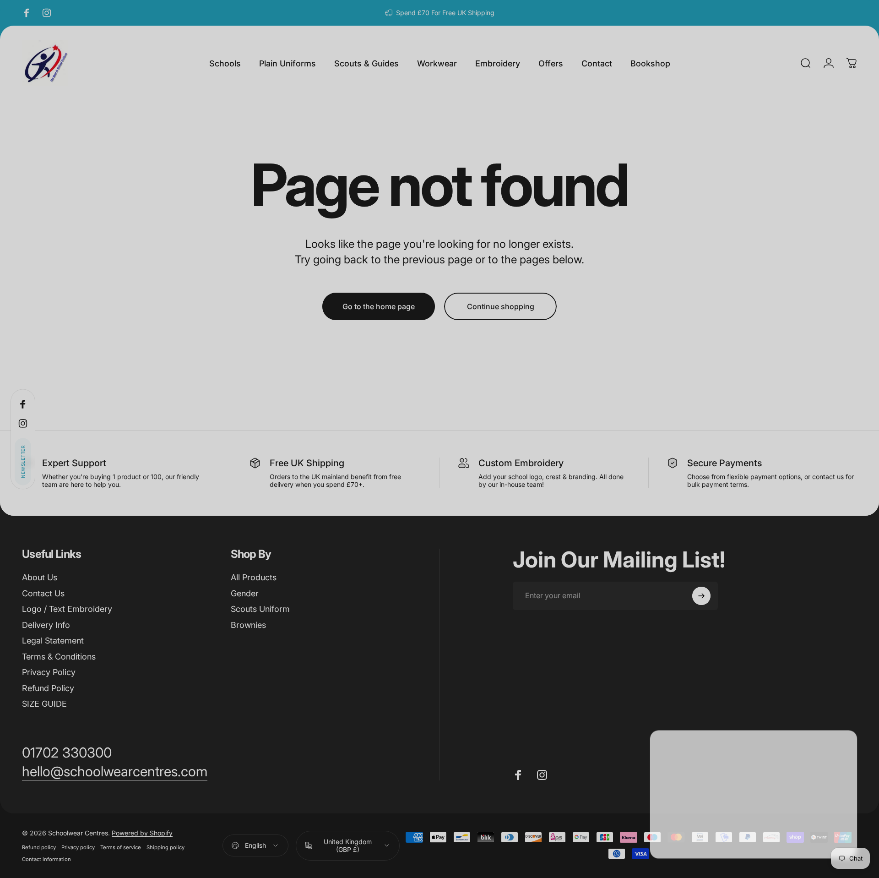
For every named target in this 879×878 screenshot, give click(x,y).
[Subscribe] (825, 798)
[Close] (845, 745)
